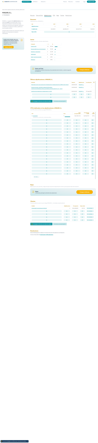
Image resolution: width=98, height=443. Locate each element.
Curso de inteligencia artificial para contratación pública (14, 441)
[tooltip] (69, 32)
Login (84, 1)
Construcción (33, 46)
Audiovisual (33, 54)
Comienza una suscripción (60, 101)
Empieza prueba (91, 1)
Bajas (58, 15)
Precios (65, 1)
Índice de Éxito (39, 15)
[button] (93, 82)
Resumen (32, 15)
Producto (43, 1)
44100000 (35, 115)
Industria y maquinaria (35, 51)
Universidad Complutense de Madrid (39, 208)
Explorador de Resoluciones (46, 234)
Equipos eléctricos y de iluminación (38, 49)
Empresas (35, 1)
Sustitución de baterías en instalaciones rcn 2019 (41, 91)
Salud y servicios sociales (36, 57)
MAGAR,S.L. (81, 84)
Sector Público (26, 1)
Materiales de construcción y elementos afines (42, 117)
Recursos (70, 1)
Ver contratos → (90, 208)
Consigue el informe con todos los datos (42, 101)
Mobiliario (33, 59)
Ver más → (36, 176)
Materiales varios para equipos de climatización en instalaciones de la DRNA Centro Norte (50, 84)
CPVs (54, 15)
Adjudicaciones (47, 15)
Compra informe (84, 70)
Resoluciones (69, 15)
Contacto (78, 1)
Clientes (62, 15)
